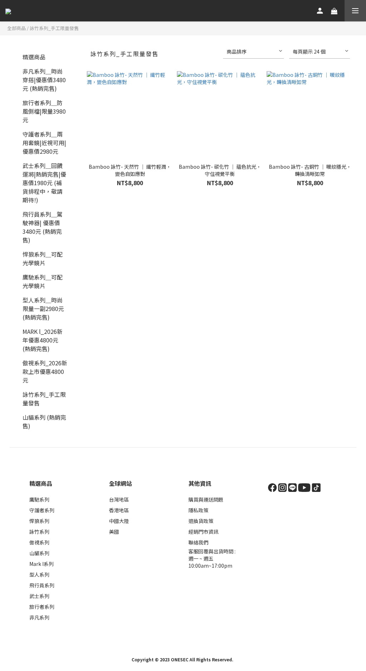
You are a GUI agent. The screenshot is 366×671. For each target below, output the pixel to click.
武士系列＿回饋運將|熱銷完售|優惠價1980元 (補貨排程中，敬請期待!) (44, 182)
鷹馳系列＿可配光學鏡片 (43, 281)
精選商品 (34, 57)
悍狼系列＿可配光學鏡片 (43, 258)
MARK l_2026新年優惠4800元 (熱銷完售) (43, 340)
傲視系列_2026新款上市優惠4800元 (45, 371)
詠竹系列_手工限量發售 (54, 28)
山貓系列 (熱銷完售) (44, 421)
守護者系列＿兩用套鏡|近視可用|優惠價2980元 (44, 143)
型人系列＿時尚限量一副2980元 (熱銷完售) (43, 308)
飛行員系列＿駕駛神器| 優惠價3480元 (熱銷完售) (43, 227)
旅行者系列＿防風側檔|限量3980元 (44, 111)
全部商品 (16, 28)
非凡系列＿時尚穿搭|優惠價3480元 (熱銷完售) (44, 80)
